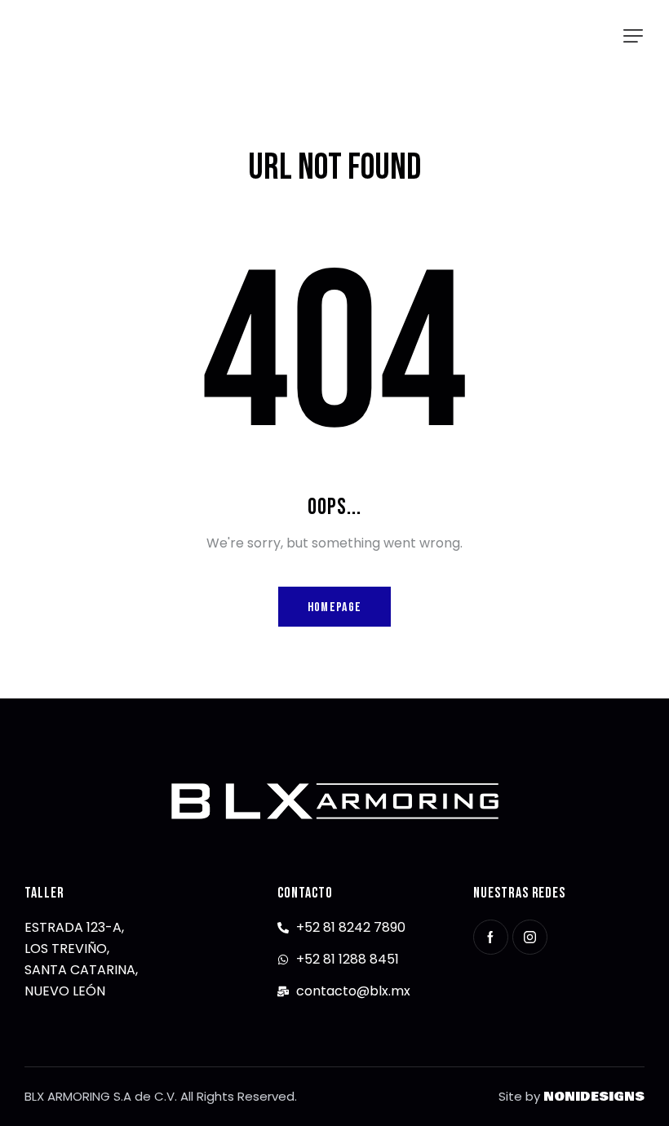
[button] (633, 35)
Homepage (334, 607)
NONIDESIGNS (594, 1096)
